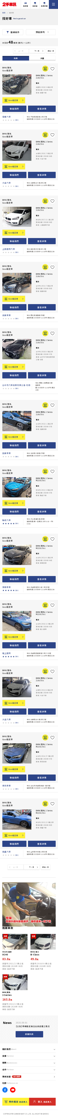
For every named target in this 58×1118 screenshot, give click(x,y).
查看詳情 (41, 108)
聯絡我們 (14, 108)
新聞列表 (29, 1034)
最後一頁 (51, 51)
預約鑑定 (18, 1101)
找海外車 (44, 6)
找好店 (35, 6)
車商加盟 (11, 1076)
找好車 (25, 6)
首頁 (4, 13)
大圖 (42, 58)
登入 (45, 1101)
